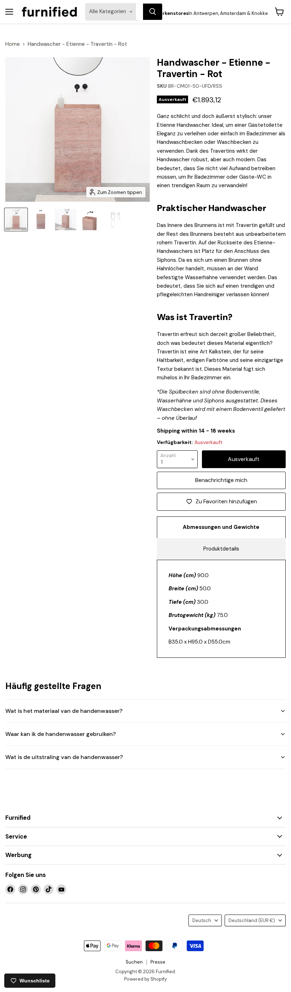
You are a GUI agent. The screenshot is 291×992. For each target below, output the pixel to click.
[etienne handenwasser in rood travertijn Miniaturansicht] (40, 219)
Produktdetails (221, 548)
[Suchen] (152, 12)
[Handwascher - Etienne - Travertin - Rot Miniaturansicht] (115, 219)
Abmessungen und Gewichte (221, 527)
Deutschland (252, 920)
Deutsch (201, 920)
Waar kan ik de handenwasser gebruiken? (60, 734)
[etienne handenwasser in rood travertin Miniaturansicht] (90, 219)
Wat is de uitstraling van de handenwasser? (64, 757)
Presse (157, 962)
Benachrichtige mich (221, 480)
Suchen (134, 962)
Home (12, 44)
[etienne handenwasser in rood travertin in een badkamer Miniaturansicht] (65, 219)
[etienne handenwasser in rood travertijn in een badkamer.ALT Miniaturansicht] (16, 219)
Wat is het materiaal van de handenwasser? (63, 711)
